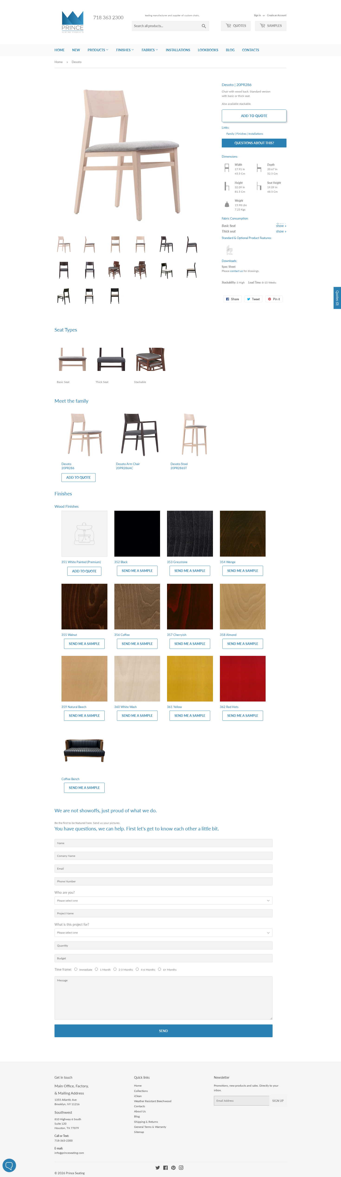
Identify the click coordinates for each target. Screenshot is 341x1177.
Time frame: (64, 969)
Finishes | (242, 133)
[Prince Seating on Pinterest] (173, 1168)
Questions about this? (254, 143)
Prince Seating (75, 1173)
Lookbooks (208, 50)
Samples (274, 26)
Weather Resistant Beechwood (152, 1101)
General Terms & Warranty (150, 1127)
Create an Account (276, 15)
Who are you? (65, 892)
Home (59, 50)
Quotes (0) (337, 298)
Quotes (239, 26)
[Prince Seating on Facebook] (165, 1168)
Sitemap (139, 1132)
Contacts (250, 50)
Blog (230, 50)
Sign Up (277, 1101)
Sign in (257, 15)
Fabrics (148, 50)
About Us (140, 1111)
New (76, 50)
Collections (141, 1091)
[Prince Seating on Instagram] (181, 1168)
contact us (236, 271)
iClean (138, 1096)
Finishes (123, 50)
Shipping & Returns (146, 1121)
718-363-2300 (64, 1140)
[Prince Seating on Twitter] (157, 1168)
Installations (178, 50)
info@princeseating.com (69, 1153)
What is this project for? (72, 924)
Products (97, 50)
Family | (231, 133)
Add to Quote (254, 116)
